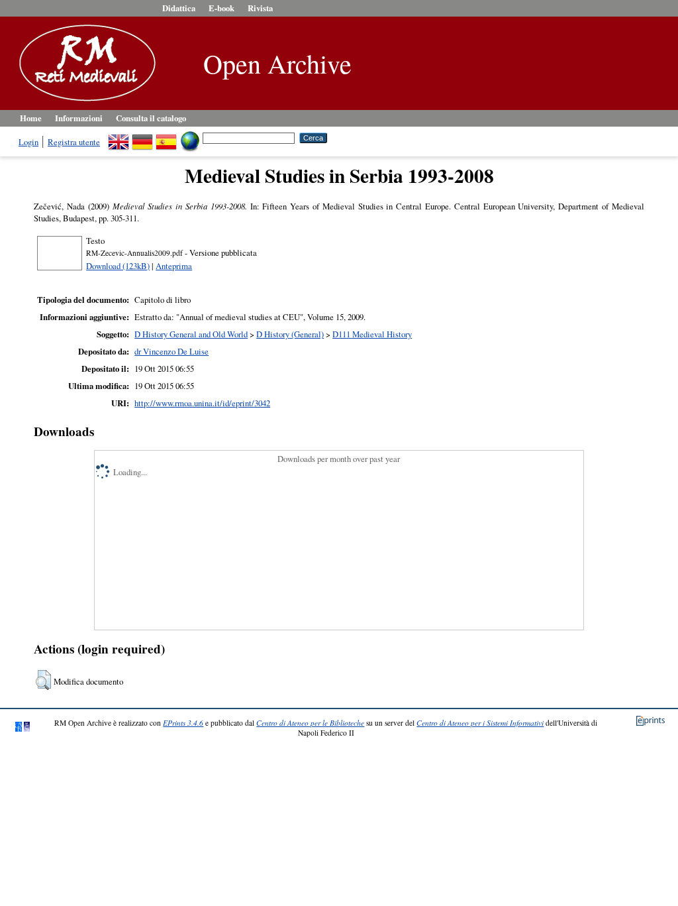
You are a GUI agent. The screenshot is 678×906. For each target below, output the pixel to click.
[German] (142, 137)
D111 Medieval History (372, 334)
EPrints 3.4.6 (183, 723)
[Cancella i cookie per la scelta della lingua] (190, 137)
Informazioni (79, 118)
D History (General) (290, 334)
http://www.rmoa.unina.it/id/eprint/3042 (202, 403)
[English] (118, 137)
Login (28, 142)
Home (31, 118)
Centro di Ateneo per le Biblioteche (310, 723)
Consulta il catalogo (151, 118)
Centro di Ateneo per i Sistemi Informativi (480, 723)
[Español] (166, 137)
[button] (43, 680)
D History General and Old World (191, 334)
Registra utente (74, 142)
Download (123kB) (118, 266)
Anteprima (174, 266)
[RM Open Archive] (84, 102)
